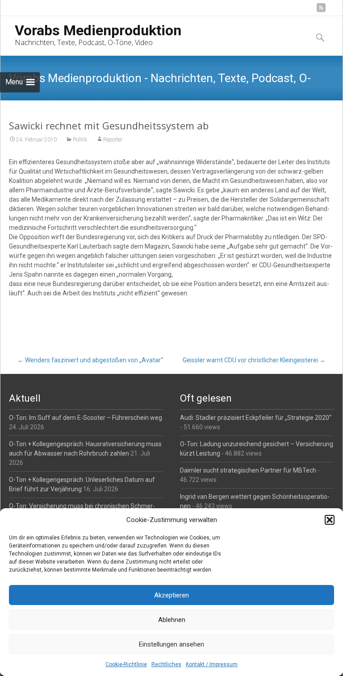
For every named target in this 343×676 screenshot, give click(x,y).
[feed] (321, 11)
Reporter (112, 140)
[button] (329, 519)
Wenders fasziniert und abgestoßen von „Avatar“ (90, 360)
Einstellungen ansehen (171, 644)
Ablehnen (171, 620)
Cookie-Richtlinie (126, 664)
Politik (80, 140)
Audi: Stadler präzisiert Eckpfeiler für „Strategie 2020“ (255, 417)
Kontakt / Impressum (212, 664)
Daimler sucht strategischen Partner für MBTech (248, 470)
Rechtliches (166, 664)
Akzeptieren (171, 595)
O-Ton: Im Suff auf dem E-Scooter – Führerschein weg (85, 417)
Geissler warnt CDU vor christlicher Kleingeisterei (254, 360)
